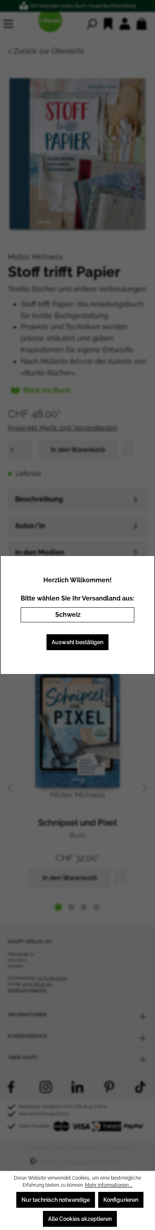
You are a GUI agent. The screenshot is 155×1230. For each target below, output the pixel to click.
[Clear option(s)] (116, 615)
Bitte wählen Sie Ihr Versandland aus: (77, 598)
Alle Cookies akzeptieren (80, 1219)
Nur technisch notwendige (55, 1200)
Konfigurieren (120, 1200)
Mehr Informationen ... (108, 1185)
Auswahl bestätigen (77, 642)
